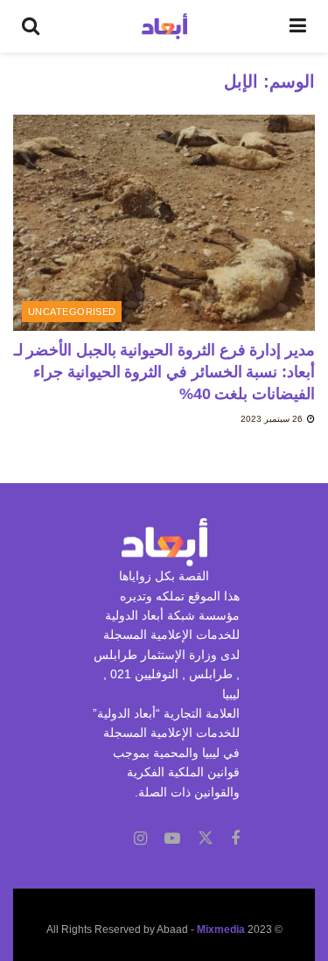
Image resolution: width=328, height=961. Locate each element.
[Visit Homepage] (165, 26)
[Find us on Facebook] (235, 839)
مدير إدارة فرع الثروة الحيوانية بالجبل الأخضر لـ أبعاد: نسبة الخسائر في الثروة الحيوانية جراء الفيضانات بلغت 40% (164, 372)
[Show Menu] (298, 26)
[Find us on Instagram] (140, 839)
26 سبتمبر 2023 (273, 419)
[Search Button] (30, 26)
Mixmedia (221, 929)
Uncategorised (72, 311)
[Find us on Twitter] (205, 838)
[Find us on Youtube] (172, 839)
